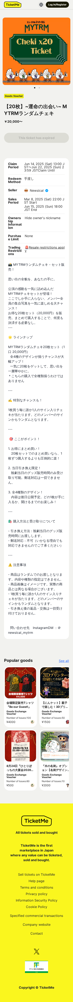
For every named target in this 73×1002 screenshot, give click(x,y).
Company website (36, 925)
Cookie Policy (36, 907)
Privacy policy (36, 894)
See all (64, 660)
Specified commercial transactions (36, 916)
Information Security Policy (36, 900)
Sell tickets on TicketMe (36, 874)
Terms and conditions (36, 887)
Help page (36, 881)
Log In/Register (57, 4)
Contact (36, 933)
